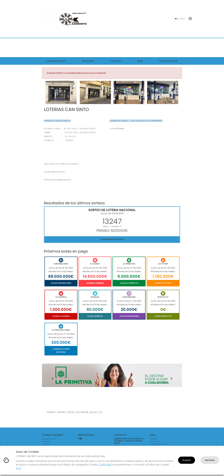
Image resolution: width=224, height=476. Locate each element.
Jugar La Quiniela (61, 316)
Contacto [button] (116, 60)
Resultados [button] (88, 60)
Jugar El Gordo (95, 283)
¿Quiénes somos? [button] (55, 60)
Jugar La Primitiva (129, 283)
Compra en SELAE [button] (168, 60)
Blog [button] (140, 60)
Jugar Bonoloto (163, 316)
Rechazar (210, 460)
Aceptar (186, 460)
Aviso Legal (154, 441)
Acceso (181, 18)
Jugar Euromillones (61, 283)
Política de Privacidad (158, 444)
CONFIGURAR (105, 464)
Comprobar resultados (112, 239)
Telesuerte (154, 439)
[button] (52, 95)
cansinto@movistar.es (54, 171)
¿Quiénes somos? (48, 439)
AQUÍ (18, 468)
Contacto (45, 444)
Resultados (46, 441)
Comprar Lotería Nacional (61, 350)
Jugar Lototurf (163, 283)
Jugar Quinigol (95, 316)
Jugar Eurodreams (129, 316)
